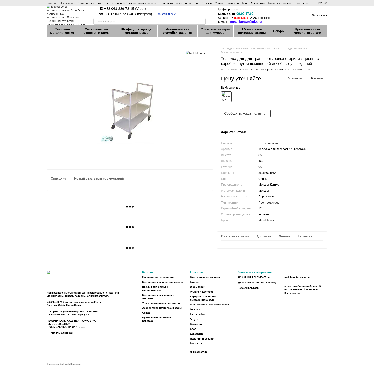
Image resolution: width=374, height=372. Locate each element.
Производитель (268, 202)
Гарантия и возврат (280, 2)
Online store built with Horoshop (64, 364)
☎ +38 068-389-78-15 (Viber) (122, 8)
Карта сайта (197, 314)
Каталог (52, 2)
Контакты (302, 2)
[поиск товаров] (202, 21)
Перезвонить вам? (166, 14)
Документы (258, 2)
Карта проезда (292, 293)
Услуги (219, 2)
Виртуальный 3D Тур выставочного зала (131, 2)
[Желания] (287, 15)
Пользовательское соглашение (179, 2)
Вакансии (233, 2)
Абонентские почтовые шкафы (252, 31)
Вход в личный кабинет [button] (205, 277)
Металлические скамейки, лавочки (177, 31)
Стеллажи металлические (62, 31)
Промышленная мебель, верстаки (307, 31)
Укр (325, 3)
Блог (245, 2)
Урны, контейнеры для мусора (215, 31)
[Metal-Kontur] (195, 53)
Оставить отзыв (301, 69)
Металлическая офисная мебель (96, 31)
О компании (67, 2)
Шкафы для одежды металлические (136, 31)
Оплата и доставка (90, 2)
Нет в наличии (268, 143)
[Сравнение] (277, 15)
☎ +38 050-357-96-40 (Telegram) (125, 14)
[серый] (226, 96)
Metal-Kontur (266, 220)
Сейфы (279, 31)
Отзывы (207, 2)
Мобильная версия (61, 333)
